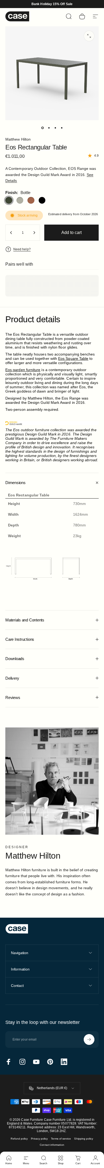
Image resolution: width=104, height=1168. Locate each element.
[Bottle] (8, 200)
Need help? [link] (22, 249)
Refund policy (19, 1138)
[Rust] (30, 200)
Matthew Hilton (18, 139)
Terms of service (61, 1138)
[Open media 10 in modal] (89, 36)
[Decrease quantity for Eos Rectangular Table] (11, 232)
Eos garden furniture (22, 370)
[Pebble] (20, 200)
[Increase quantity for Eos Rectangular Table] (34, 232)
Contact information (52, 1144)
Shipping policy (83, 1138)
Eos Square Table (73, 358)
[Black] (42, 200)
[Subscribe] (89, 1039)
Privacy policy (39, 1138)
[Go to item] (42, 128)
